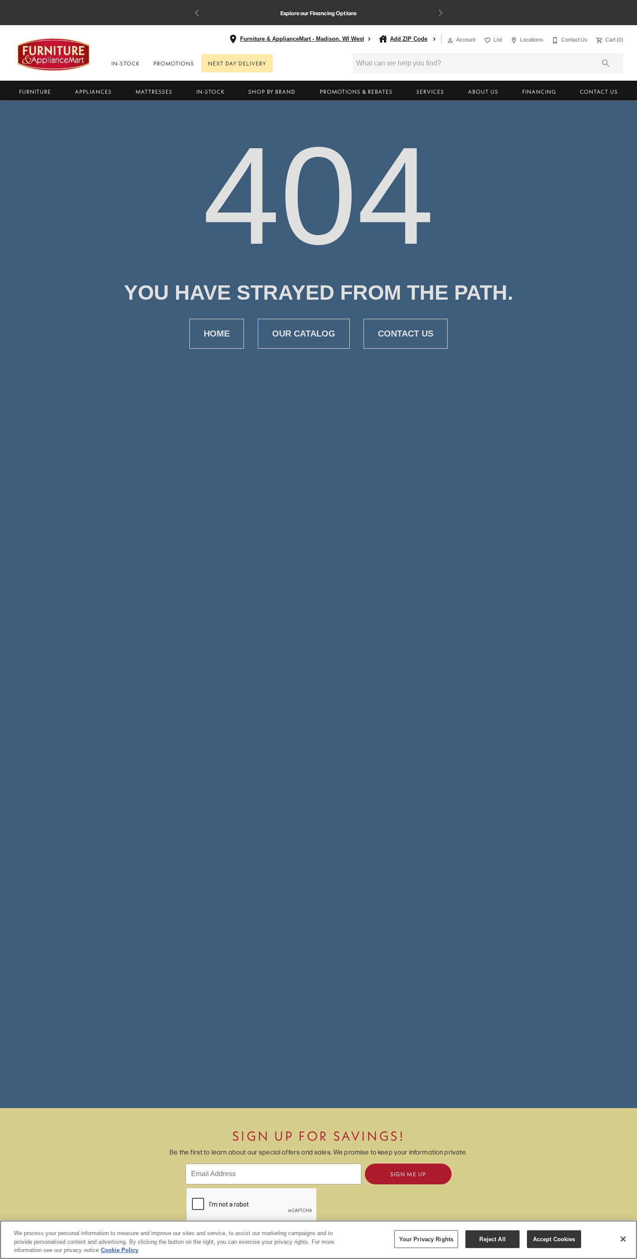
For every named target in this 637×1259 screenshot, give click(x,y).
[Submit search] (606, 63)
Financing (539, 91)
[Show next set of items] (440, 13)
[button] (450, 40)
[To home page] (53, 54)
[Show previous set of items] (196, 13)
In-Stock (125, 63)
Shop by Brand (272, 91)
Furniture (35, 91)
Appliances (93, 91)
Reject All (492, 1239)
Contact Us (599, 91)
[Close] (623, 1239)
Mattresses (154, 91)
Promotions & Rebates (356, 91)
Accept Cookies (554, 1239)
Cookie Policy (119, 1250)
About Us (483, 91)
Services (430, 91)
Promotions (173, 63)
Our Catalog (303, 333)
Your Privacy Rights (426, 1239)
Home (217, 333)
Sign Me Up (408, 1174)
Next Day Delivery (237, 63)
